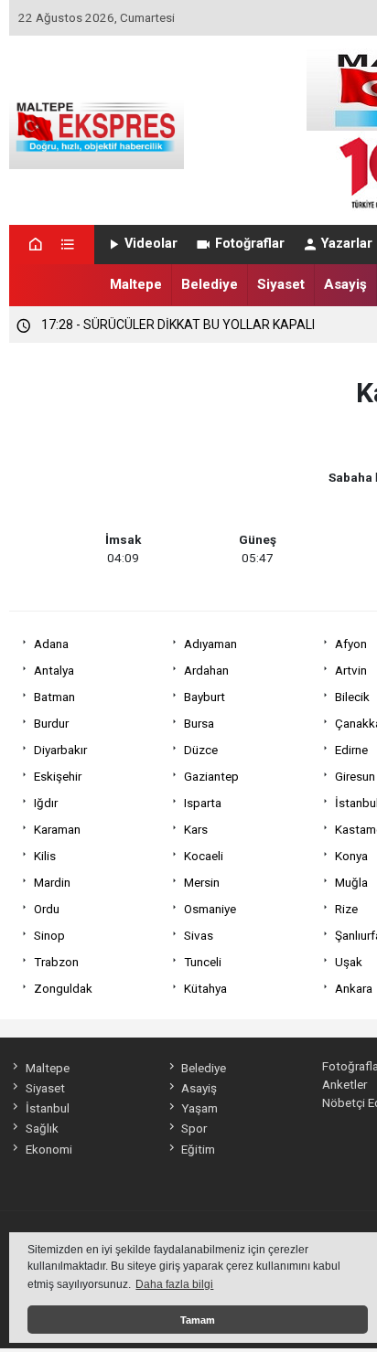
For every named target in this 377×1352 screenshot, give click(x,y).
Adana (51, 643)
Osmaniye (210, 908)
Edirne (351, 749)
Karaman (57, 829)
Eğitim (198, 1149)
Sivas (198, 935)
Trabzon (56, 961)
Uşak (348, 961)
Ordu (46, 908)
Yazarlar (346, 243)
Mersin (202, 882)
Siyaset (281, 284)
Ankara (353, 988)
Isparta (202, 802)
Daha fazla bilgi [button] (174, 1284)
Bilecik (352, 696)
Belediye (209, 284)
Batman (54, 696)
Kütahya (205, 988)
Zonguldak (63, 988)
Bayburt (204, 696)
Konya (351, 855)
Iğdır (46, 802)
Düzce (201, 749)
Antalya (54, 670)
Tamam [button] (197, 1320)
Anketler (344, 1084)
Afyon (351, 643)
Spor (194, 1128)
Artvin (351, 670)
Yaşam (199, 1108)
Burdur (51, 723)
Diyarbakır (60, 749)
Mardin (52, 882)
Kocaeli (203, 855)
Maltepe (136, 284)
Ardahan (206, 670)
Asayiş (345, 284)
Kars (196, 829)
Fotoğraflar (250, 243)
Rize (346, 908)
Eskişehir (57, 776)
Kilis (45, 855)
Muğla (351, 882)
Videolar (151, 243)
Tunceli (202, 961)
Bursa (199, 723)
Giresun (355, 776)
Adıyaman (210, 643)
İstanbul (47, 1108)
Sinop (49, 935)
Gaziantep (211, 776)
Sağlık (42, 1128)
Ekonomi (48, 1149)
